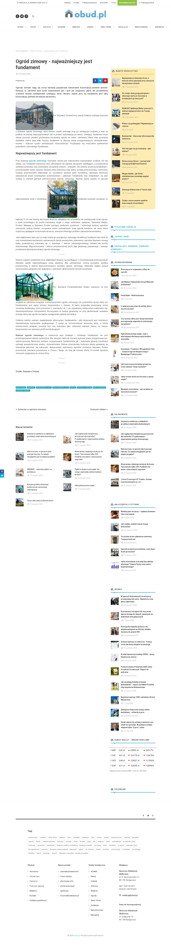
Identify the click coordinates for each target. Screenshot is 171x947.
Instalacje (95, 905)
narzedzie (40, 845)
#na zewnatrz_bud (60, 387)
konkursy (31, 845)
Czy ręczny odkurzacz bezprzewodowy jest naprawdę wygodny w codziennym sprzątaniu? (137, 321)
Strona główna (22, 51)
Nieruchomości (97, 910)
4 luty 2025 (129, 130)
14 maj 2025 (128, 731)
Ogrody (94, 896)
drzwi (76, 841)
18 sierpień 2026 (83, 478)
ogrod (81, 849)
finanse (82, 841)
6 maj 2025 (127, 299)
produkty (76, 837)
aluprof (54, 853)
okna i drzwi (52, 837)
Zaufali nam (121, 236)
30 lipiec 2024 (128, 343)
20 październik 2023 (131, 312)
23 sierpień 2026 (36, 440)
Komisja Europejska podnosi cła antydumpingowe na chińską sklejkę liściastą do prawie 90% (136, 629)
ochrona (45, 849)
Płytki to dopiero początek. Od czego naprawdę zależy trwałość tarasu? (88, 472)
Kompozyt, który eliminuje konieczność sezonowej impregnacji (37, 487)
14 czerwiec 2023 (130, 530)
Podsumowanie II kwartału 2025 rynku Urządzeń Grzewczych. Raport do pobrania (136, 669)
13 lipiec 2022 (128, 518)
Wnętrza (94, 891)
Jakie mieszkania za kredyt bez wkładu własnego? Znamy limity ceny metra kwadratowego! (137, 564)
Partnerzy (34, 881)
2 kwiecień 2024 (131, 182)
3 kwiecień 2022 (129, 570)
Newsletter (104, 3)
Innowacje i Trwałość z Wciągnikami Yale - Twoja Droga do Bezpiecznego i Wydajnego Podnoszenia (137, 351)
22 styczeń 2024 (131, 102)
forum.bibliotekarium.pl (69, 896)
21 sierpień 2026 (83, 445)
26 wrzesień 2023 (130, 358)
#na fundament (99, 387)
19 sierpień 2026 (36, 475)
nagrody (127, 837)
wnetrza (62, 837)
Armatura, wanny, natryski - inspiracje (63, 849)
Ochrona (94, 886)
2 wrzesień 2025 (129, 676)
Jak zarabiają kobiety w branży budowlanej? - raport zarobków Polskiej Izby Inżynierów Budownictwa (137, 684)
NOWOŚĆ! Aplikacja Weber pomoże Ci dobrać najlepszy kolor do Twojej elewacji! (137, 111)
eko (94, 841)
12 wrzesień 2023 (130, 395)
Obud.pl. (77, 935)
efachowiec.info (66, 881)
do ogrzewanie (33, 849)
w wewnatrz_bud (129, 841)
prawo (99, 837)
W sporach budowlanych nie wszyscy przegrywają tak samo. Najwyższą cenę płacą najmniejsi (137, 599)
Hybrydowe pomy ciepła (84, 485)
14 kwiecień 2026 (131, 87)
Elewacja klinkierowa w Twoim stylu (136, 190)
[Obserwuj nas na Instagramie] (26, 16)
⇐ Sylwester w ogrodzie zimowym (31, 409)
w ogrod (121, 845)
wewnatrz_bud (131, 845)
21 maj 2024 (129, 207)
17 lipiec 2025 (128, 620)
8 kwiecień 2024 (131, 167)
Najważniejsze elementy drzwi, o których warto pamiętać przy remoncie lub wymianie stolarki (138, 80)
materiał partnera (49, 841)
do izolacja (136, 849)
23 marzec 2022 (129, 555)
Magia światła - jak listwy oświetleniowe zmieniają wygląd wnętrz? (135, 176)
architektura (116, 841)
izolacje (68, 841)
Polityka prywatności (89, 3)
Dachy (93, 876)
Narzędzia (95, 915)
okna (69, 837)
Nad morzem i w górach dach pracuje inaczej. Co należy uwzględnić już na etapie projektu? (41, 454)
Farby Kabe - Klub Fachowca (132, 295)
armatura (106, 849)
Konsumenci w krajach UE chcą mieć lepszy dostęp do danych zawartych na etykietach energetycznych (137, 614)
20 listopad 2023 (129, 543)
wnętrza (101, 841)
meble (98, 849)
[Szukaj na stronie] (33, 16)
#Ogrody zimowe (23, 390)
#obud (72, 387)
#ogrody (31, 387)
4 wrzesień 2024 (129, 370)
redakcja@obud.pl (147, 3)
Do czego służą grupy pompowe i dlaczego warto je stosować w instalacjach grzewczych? (135, 96)
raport (39, 853)
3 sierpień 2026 (131, 155)
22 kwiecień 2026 (130, 605)
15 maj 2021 (129, 193)
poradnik (135, 837)
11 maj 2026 (128, 703)
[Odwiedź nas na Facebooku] (17, 16)
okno (93, 837)
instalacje (85, 837)
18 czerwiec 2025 (130, 648)
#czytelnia (20, 387)
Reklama (67, 3)
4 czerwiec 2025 (129, 660)
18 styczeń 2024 (129, 276)
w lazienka (126, 849)
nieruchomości (116, 837)
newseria (112, 845)
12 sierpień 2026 (36, 493)
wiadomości (32, 837)
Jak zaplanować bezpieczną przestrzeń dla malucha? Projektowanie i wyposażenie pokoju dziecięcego (137, 436)
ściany (106, 837)
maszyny (60, 841)
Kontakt (76, 3)
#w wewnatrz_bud (43, 387)
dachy (38, 841)
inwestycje (50, 845)
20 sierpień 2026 (36, 460)
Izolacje (94, 881)
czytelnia (43, 837)
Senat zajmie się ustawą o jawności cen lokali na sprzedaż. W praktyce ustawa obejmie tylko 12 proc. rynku (137, 724)
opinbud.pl (64, 891)
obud (108, 841)
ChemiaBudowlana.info (127, 3)
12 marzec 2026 (129, 691)
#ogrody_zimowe (84, 387)
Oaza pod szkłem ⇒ (99, 409)
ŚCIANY (94, 871)
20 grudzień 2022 (131, 117)
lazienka (31, 853)
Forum (113, 3)
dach (105, 845)
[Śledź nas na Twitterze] (22, 16)
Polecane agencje (125, 227)
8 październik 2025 (130, 635)
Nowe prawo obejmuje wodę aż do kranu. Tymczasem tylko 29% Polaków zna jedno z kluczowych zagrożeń (137, 466)
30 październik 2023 (131, 327)
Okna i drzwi (96, 900)
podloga (46, 853)
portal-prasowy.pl (67, 886)
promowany (115, 849)
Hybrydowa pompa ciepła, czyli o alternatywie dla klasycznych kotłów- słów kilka (136, 336)
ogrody (31, 841)
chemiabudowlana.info (69, 871)
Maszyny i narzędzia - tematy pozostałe (73, 853)
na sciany (97, 845)
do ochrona (89, 849)
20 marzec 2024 (129, 288)
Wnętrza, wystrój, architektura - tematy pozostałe (74, 845)
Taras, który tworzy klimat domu (40, 501)
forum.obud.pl (66, 876)
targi (89, 841)
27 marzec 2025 (131, 142)
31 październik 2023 (131, 383)
